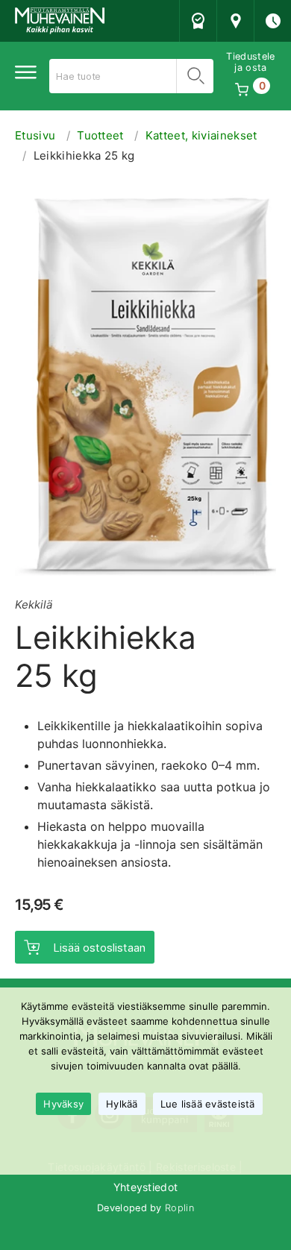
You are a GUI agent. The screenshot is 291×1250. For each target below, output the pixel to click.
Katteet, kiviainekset (201, 135)
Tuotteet (100, 135)
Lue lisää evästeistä (207, 1104)
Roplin (179, 1207)
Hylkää (122, 1104)
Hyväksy (63, 1104)
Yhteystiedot (145, 1187)
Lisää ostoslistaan (99, 947)
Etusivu (35, 135)
